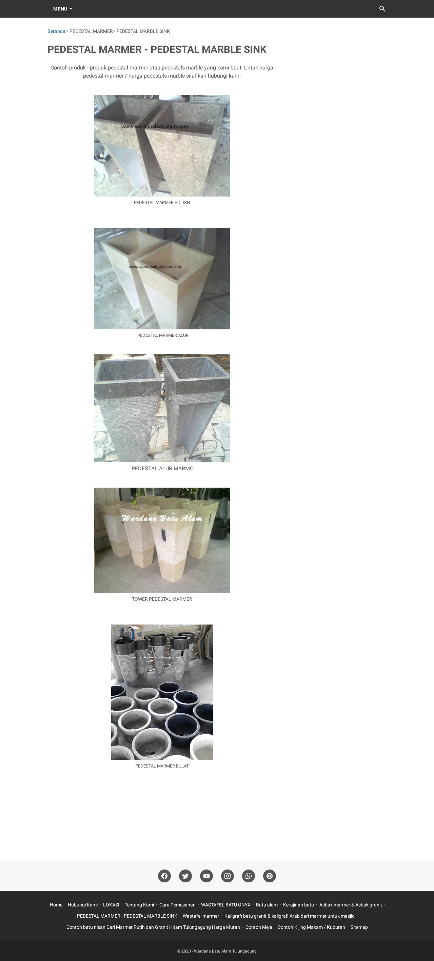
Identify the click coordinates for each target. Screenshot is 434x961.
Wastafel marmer (201, 916)
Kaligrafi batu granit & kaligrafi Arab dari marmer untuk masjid (289, 916)
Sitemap (359, 927)
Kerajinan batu (299, 904)
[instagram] (227, 876)
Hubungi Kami (83, 904)
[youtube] (206, 876)
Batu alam (267, 904)
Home (56, 904)
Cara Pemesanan (177, 904)
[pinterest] (269, 876)
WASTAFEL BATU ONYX (226, 904)
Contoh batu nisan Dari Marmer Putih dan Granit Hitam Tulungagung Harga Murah (153, 927)
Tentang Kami (139, 904)
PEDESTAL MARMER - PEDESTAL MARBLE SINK (127, 916)
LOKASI (111, 904)
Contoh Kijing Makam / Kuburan (312, 927)
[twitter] (185, 876)
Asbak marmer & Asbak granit (350, 904)
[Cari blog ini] (382, 9)
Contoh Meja (258, 927)
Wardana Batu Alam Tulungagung (225, 951)
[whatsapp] (248, 876)
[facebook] (164, 876)
